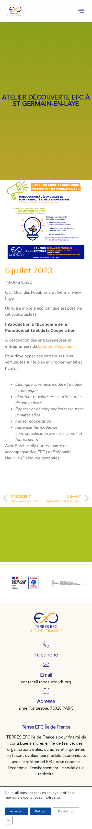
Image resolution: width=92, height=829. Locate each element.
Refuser (40, 811)
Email (46, 675)
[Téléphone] (46, 644)
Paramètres (66, 811)
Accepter (16, 811)
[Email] (46, 665)
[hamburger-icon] (81, 11)
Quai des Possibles (55, 346)
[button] (6, 584)
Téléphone (46, 654)
